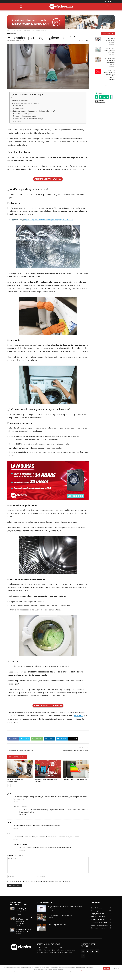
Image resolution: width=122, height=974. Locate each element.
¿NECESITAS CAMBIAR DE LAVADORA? (47, 179)
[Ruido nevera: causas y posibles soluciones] (98, 49)
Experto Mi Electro (14, 40)
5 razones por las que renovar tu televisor (20, 750)
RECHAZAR (116, 968)
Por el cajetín (19, 108)
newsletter (78, 715)
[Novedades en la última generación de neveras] (12, 930)
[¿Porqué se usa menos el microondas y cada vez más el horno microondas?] (12, 918)
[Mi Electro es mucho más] (61, 29)
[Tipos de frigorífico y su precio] (41, 927)
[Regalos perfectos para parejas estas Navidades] (48, 769)
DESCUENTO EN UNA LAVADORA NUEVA (48, 705)
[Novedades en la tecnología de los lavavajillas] (12, 908)
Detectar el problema (20, 100)
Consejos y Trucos (17, 31)
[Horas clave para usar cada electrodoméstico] (20, 769)
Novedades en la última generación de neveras (23, 930)
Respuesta (15, 801)
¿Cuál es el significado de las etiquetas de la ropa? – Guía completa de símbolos (109, 74)
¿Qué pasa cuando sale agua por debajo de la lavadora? (33, 111)
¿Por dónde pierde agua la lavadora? (26, 103)
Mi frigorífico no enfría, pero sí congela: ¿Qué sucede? (110, 61)
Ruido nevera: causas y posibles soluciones (109, 50)
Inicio (8, 31)
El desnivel (18, 121)
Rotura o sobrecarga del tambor (25, 116)
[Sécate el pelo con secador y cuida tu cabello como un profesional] (41, 908)
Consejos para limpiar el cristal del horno (76, 750)
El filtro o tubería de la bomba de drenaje (28, 119)
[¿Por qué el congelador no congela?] (98, 39)
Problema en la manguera (23, 114)
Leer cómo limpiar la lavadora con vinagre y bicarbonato (49, 220)
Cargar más (104, 85)
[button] (108, 6)
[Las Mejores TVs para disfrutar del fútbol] (41, 917)
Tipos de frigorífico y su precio (57, 925)
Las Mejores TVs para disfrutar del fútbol (60, 915)
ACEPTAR (106, 968)
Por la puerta (19, 106)
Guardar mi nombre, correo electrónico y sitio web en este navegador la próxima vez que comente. (40, 881)
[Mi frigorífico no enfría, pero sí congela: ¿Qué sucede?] (98, 59)
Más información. (84, 971)
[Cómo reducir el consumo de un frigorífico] (75, 769)
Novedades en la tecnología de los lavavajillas (21, 910)
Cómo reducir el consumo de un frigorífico (75, 779)
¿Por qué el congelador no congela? (110, 40)
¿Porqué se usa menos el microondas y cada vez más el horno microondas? (24, 920)
